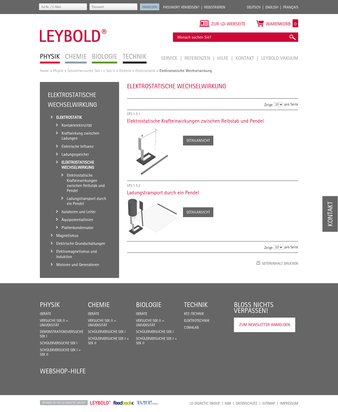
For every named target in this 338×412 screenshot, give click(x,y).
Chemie (99, 305)
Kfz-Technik (194, 314)
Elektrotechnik (196, 320)
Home (44, 70)
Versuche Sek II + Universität (54, 322)
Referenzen (198, 58)
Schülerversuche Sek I (59, 343)
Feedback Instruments (124, 402)
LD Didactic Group (205, 403)
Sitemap (268, 403)
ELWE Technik (147, 402)
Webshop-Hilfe (63, 371)
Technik (196, 305)
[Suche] (292, 37)
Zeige (268, 104)
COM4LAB (191, 327)
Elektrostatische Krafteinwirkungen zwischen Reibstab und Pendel (195, 121)
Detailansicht (198, 140)
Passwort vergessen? (181, 7)
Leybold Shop (100, 402)
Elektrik (125, 70)
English (271, 7)
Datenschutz (246, 403)
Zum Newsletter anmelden (264, 324)
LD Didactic (64, 402)
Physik (58, 70)
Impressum (289, 403)
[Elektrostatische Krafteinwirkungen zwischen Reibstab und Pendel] (152, 151)
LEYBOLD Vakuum (279, 58)
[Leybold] (73, 17)
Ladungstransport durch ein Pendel (163, 192)
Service (170, 58)
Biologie (148, 305)
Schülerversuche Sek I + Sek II (91, 70)
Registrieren (214, 7)
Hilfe (223, 58)
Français (290, 7)
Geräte (45, 314)
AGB (228, 403)
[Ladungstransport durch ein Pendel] (152, 216)
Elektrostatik (145, 70)
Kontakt (245, 58)
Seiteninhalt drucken (280, 263)
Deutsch (254, 7)
